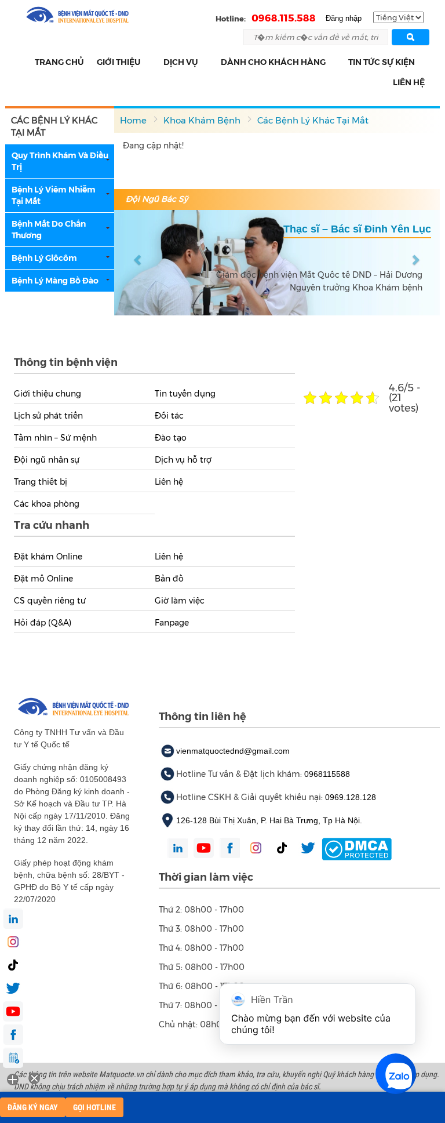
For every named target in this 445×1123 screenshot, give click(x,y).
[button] (147, 62)
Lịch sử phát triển (48, 415)
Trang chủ (59, 62)
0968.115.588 (283, 18)
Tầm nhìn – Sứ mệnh (55, 438)
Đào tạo (171, 438)
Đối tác (169, 415)
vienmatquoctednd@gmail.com (233, 750)
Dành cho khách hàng (273, 62)
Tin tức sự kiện (381, 62)
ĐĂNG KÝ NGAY (33, 1107)
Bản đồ (169, 578)
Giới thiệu (119, 62)
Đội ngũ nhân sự (46, 460)
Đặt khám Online (48, 556)
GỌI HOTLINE (94, 1107)
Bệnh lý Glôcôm (44, 258)
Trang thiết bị (40, 482)
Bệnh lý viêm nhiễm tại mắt (54, 195)
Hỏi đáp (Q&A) (42, 622)
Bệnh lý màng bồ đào (55, 280)
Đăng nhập (344, 18)
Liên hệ (409, 82)
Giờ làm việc (180, 600)
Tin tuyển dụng (185, 393)
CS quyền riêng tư (50, 600)
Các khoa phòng (46, 504)
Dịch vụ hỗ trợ (183, 460)
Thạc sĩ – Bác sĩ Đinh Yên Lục (357, 229)
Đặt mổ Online (43, 578)
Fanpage (172, 622)
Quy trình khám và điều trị (60, 161)
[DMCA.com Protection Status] (357, 848)
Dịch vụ (180, 62)
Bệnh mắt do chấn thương (49, 230)
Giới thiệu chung (47, 393)
